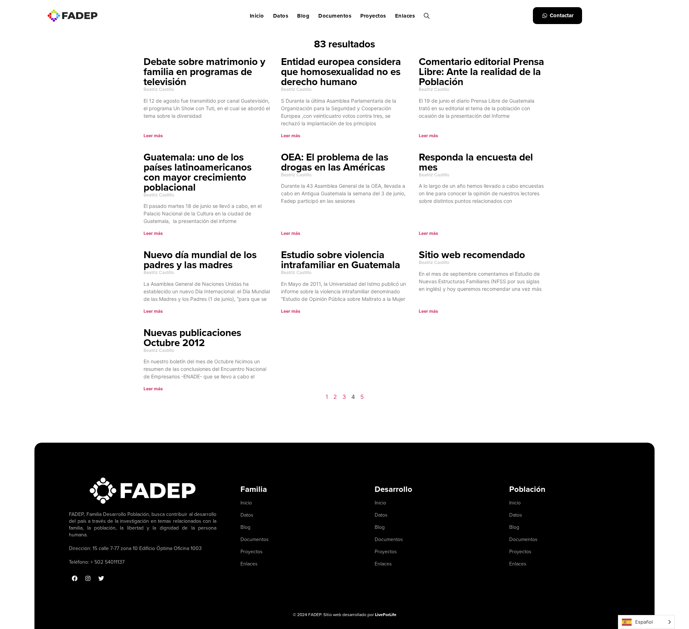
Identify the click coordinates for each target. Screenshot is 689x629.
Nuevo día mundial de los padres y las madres (200, 259)
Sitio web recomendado (472, 254)
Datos (281, 16)
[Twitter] (101, 578)
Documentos (334, 16)
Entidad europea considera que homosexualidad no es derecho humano (341, 71)
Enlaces (405, 16)
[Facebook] (74, 578)
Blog (303, 16)
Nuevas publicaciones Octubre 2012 (192, 337)
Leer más (153, 135)
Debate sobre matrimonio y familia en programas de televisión (204, 71)
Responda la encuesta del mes (476, 162)
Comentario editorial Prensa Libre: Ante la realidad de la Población (481, 71)
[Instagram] (88, 578)
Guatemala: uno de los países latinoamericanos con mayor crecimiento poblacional (198, 172)
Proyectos (373, 16)
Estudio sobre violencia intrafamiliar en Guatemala (340, 259)
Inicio (257, 16)
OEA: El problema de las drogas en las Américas (334, 162)
